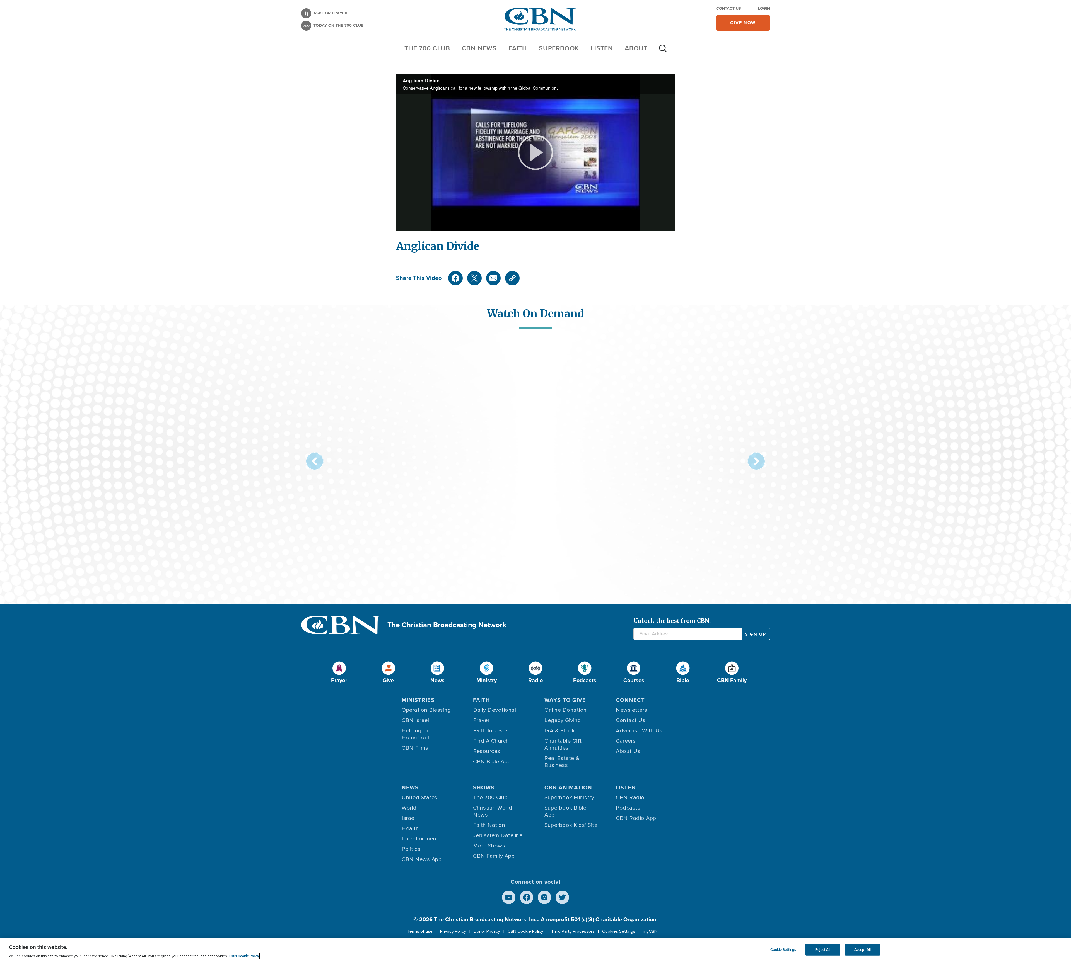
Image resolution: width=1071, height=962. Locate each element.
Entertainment (420, 838)
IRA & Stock (559, 730)
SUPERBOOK (559, 48)
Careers (626, 741)
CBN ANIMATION (568, 787)
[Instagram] (544, 897)
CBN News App (422, 859)
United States (420, 797)
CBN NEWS (479, 48)
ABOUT (636, 48)
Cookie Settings (783, 949)
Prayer (481, 720)
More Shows (489, 845)
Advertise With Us (639, 730)
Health (410, 828)
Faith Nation (489, 825)
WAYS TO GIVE (565, 700)
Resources (486, 751)
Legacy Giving (562, 720)
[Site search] (662, 51)
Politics (411, 849)
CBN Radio (630, 797)
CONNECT (630, 700)
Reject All (822, 949)
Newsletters (631, 710)
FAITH (517, 48)
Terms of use (420, 931)
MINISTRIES (418, 700)
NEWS (410, 787)
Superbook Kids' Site (570, 825)
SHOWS (484, 787)
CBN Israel (415, 720)
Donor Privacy (487, 931)
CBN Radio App (636, 818)
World (409, 808)
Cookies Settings (618, 931)
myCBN (650, 931)
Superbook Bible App (565, 811)
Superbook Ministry (569, 797)
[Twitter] (474, 278)
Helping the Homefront (417, 734)
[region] (535, 950)
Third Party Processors (573, 931)
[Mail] (493, 278)
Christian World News (492, 811)
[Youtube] (508, 897)
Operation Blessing (426, 710)
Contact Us (728, 8)
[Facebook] (455, 278)
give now (743, 23)
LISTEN (602, 48)
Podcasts (628, 808)
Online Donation (565, 710)
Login (764, 8)
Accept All (862, 949)
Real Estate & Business (562, 762)
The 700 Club (427, 48)
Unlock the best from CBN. (672, 620)
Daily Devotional (494, 710)
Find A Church (491, 741)
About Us (628, 751)
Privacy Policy (453, 931)
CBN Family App (494, 856)
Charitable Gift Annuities (563, 744)
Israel (409, 818)
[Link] (512, 278)
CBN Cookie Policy (525, 931)
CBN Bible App (492, 761)
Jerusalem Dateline (497, 835)
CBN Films (415, 748)
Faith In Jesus (491, 730)
